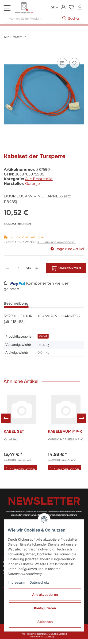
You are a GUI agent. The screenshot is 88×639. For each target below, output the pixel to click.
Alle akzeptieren (45, 594)
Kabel (43, 336)
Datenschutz (39, 582)
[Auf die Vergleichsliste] (62, 63)
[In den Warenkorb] (7, 51)
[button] (63, 7)
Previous (6, 418)
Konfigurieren (45, 608)
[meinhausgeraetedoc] (24, 8)
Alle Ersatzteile (39, 179)
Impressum (16, 582)
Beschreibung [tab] (16, 303)
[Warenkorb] (80, 7)
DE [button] (52, 7)
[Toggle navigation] (7, 8)
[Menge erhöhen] (37, 268)
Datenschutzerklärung (66, 515)
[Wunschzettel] (71, 7)
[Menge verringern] (7, 268)
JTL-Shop (49, 636)
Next (81, 418)
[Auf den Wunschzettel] (74, 63)
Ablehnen (45, 622)
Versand (27, 223)
